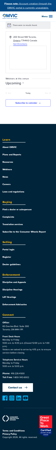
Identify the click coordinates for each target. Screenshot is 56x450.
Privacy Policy (9, 433)
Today (28, 93)
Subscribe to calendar (26, 102)
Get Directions (20, 43)
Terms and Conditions (13, 430)
